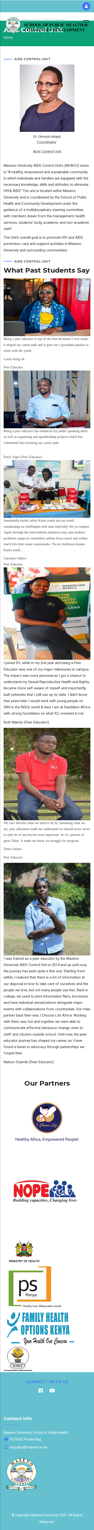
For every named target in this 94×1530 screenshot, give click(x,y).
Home (8, 37)
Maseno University (45, 1515)
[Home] (47, 22)
